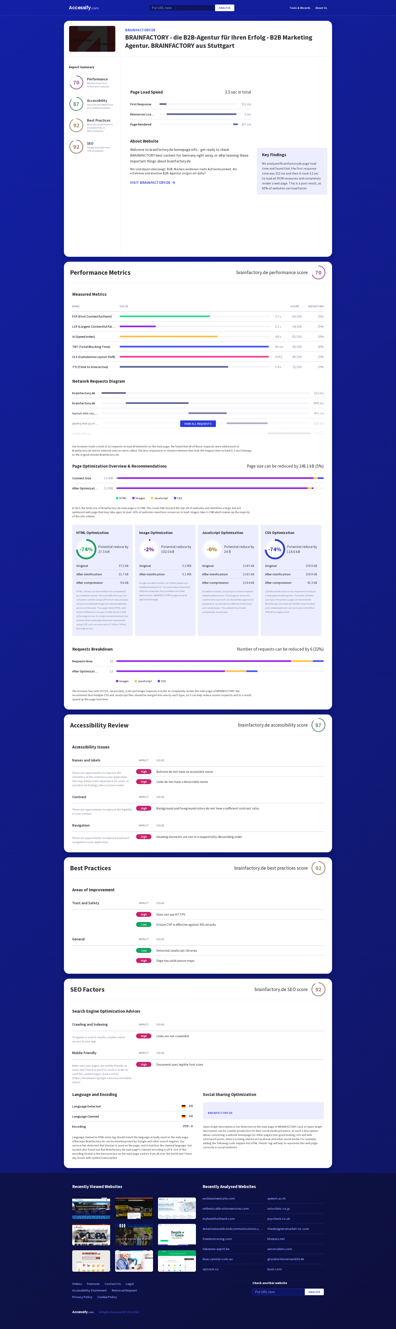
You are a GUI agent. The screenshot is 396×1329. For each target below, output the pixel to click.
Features (93, 1284)
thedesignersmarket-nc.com (288, 1229)
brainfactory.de (140, 30)
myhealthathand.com (219, 1218)
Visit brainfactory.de (150, 182)
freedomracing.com (217, 1239)
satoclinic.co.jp (278, 1208)
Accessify (84, 8)
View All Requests (198, 424)
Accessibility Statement (89, 1290)
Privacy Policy (82, 1297)
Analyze (225, 8)
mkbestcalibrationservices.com (226, 1208)
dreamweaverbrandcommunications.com (233, 1229)
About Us (321, 8)
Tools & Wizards (300, 8)
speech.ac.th (276, 1198)
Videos (77, 1284)
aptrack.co (211, 1269)
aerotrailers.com (279, 1249)
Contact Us (113, 1284)
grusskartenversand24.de (285, 1259)
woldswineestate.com (219, 1198)
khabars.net (276, 1239)
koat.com (274, 1269)
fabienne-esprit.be (216, 1249)
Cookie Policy (107, 1297)
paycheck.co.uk (278, 1218)
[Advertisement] (226, 71)
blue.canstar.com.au (218, 1259)
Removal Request (124, 1290)
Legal (130, 1284)
